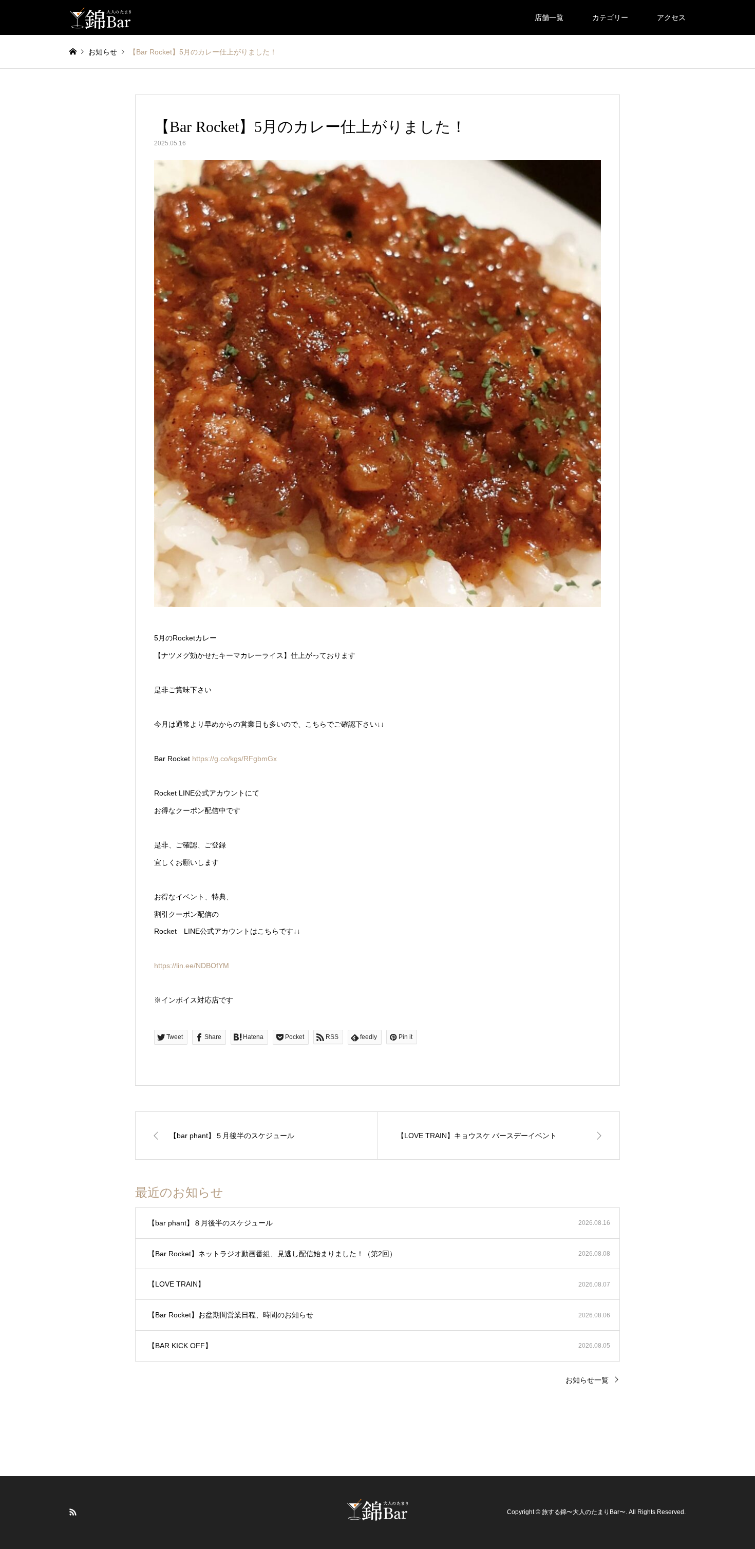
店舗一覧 (549, 17)
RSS (73, 1512)
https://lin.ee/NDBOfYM (191, 965)
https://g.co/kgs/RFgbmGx (234, 758)
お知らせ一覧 (587, 1380)
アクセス (671, 17)
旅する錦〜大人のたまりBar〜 (584, 1512)
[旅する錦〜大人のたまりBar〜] (101, 17)
